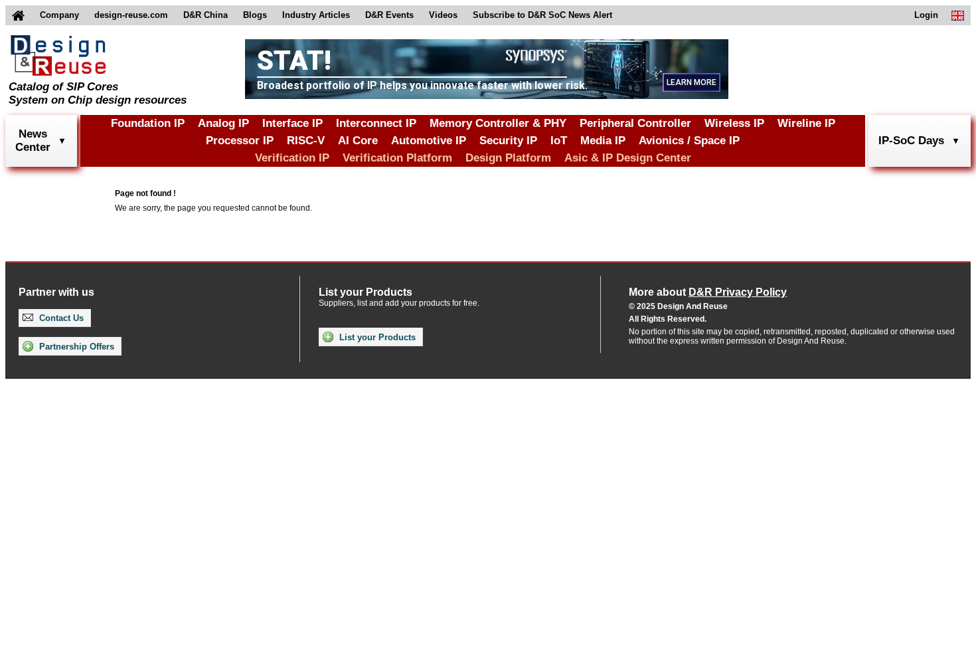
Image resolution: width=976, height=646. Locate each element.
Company (59, 15)
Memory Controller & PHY (498, 123)
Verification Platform (397, 158)
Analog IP (223, 123)
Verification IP (292, 158)
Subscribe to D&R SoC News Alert (542, 15)
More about (708, 292)
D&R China (205, 15)
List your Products (376, 337)
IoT (558, 140)
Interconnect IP (376, 123)
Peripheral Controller (635, 123)
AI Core (358, 140)
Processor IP (240, 140)
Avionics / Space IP (689, 140)
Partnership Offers (75, 347)
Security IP (508, 140)
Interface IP (292, 123)
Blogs (255, 15)
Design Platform (508, 158)
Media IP (602, 140)
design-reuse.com (131, 15)
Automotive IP (428, 140)
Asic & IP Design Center (627, 158)
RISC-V (306, 140)
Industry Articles (316, 15)
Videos (443, 15)
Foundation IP (148, 123)
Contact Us (60, 318)
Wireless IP (734, 123)
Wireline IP (806, 123)
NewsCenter (32, 141)
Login (926, 15)
